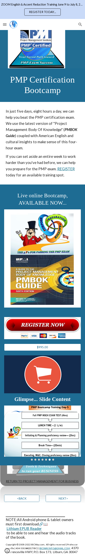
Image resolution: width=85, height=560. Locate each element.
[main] (42, 85)
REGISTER (66, 169)
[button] (4, 24)
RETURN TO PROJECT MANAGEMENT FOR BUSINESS (42, 481)
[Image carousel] (42, 433)
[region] (42, 9)
